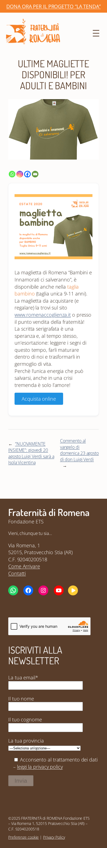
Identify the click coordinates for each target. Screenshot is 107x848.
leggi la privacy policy (40, 766)
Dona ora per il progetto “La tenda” (53, 6)
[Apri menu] (96, 33)
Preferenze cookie (23, 837)
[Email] (35, 174)
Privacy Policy (54, 837)
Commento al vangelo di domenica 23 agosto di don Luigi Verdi (79, 450)
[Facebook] (27, 174)
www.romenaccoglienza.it (43, 314)
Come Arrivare (24, 566)
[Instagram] (19, 174)
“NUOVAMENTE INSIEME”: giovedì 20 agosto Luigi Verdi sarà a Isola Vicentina (31, 453)
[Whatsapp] (12, 174)
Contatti (17, 573)
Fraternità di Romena (48, 512)
